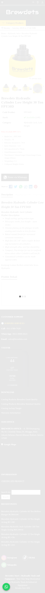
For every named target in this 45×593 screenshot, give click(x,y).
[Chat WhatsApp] (6, 587)
